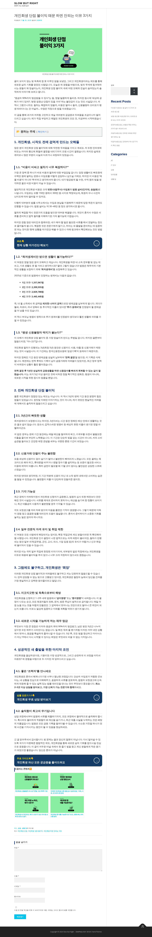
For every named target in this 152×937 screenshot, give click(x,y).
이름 (16, 876)
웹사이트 (17, 896)
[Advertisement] (124, 46)
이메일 (17, 886)
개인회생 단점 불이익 (35, 831)
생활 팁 (24, 828)
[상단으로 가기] (143, 927)
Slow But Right (26, 3)
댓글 (16, 848)
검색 (112, 85)
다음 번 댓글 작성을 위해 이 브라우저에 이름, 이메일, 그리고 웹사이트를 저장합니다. (45, 910)
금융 (19, 828)
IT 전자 (113, 165)
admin (39, 20)
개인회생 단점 (22, 831)
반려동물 (114, 174)
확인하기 (42, 131)
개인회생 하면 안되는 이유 (53, 831)
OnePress (79, 932)
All (15, 828)
